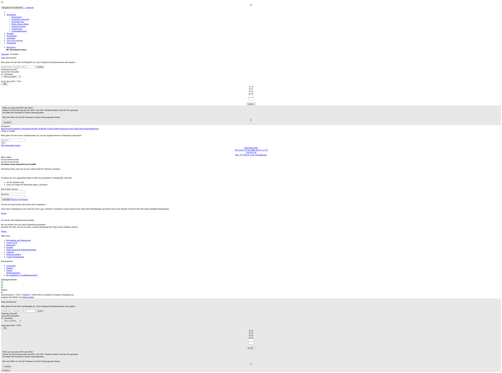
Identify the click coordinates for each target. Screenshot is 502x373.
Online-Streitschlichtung (13, 271)
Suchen (40, 67)
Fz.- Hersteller (7, 74)
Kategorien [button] (11, 14)
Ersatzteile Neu (18, 22)
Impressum (10, 245)
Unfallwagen (17, 29)
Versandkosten (261, 155)
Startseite (30, 7)
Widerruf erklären (13, 254)
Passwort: (5, 194)
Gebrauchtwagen (19, 26)
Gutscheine (11, 266)
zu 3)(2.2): (251, 92)
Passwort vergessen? (19, 199)
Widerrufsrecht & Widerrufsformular (21, 250)
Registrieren (11, 36)
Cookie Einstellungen (15, 257)
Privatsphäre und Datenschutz (18, 240)
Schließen (7, 122)
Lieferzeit (10, 252)
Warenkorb (11, 43)
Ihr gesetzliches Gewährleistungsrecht (21, 275)
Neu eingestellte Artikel (10, 145)
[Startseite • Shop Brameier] (2, 2)
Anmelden (10, 38)
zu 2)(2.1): (251, 87)
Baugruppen (17, 17)
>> (3, 143)
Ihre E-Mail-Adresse (9, 189)
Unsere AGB (11, 243)
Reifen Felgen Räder (20, 24)
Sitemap (9, 268)
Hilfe (4, 84)
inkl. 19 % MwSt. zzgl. (245, 155)
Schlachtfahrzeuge (19, 31)
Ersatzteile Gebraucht (20, 19)
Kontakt (9, 33)
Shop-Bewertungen (14, 40)
